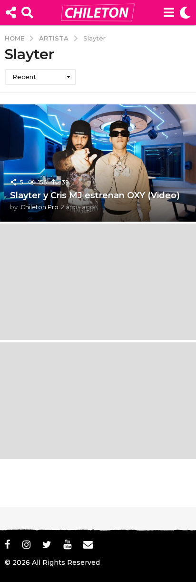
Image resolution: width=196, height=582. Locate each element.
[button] (11, 12)
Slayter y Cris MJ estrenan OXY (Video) (95, 195)
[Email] (88, 544)
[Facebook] (7, 544)
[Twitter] (46, 544)
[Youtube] (67, 544)
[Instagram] (26, 544)
